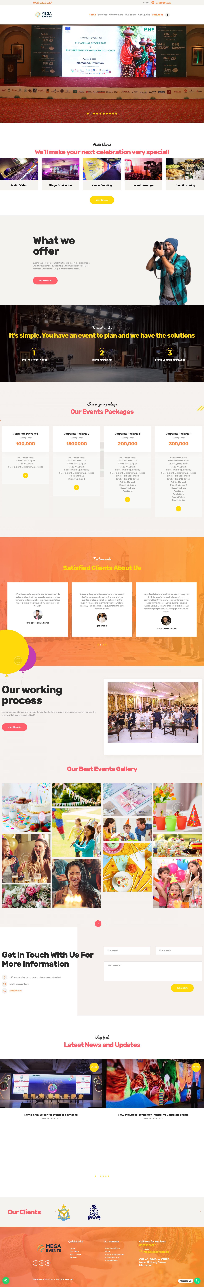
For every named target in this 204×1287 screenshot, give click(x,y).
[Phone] (197, 1281)
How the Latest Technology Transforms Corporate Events (51, 1115)
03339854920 (16, 991)
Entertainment (111, 1260)
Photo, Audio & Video (114, 1254)
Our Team (74, 1251)
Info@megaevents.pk (19, 984)
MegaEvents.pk (40, 1279)
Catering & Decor (113, 1248)
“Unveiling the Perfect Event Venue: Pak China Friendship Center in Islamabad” (153, 1170)
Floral (107, 1251)
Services (73, 1257)
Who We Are (75, 1254)
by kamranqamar (48, 1118)
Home (72, 1248)
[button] (5, 1280)
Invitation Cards (112, 1257)
